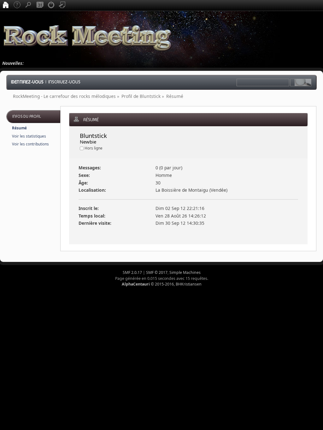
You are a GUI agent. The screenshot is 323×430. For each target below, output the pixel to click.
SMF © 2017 (156, 272)
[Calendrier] (39, 5)
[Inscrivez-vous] (62, 5)
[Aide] (17, 5)
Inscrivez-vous (64, 81)
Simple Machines (185, 272)
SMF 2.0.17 (132, 272)
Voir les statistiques (29, 136)
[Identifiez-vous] (51, 5)
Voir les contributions (30, 144)
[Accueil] (5, 5)
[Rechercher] (28, 5)
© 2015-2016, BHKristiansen (162, 284)
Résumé (19, 128)
